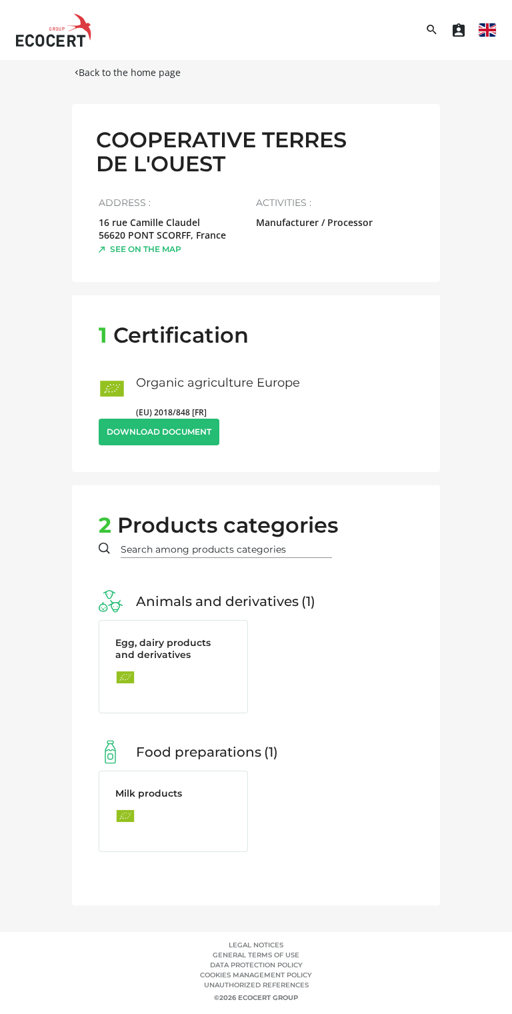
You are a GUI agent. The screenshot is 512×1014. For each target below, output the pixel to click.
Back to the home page (130, 72)
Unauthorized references (256, 985)
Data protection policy (256, 965)
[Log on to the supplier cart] (458, 30)
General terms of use (256, 955)
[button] (487, 30)
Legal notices (256, 945)
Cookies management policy (256, 975)
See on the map (145, 249)
